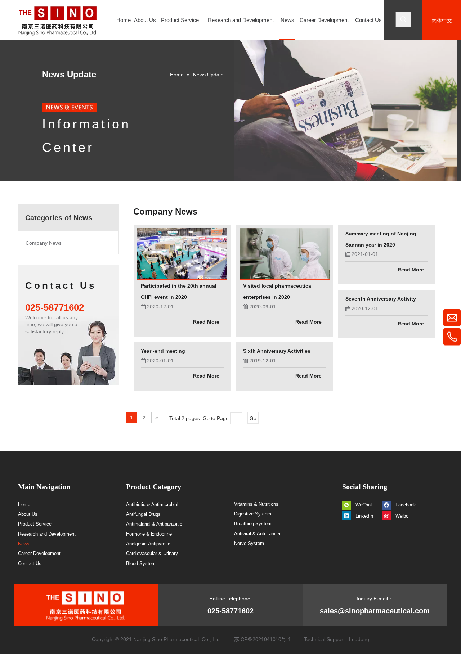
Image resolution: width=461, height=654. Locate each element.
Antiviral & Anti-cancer (257, 533)
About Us (27, 514)
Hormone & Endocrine (149, 534)
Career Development (39, 553)
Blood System (141, 563)
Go (253, 418)
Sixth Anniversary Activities (276, 351)
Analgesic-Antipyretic (148, 543)
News (24, 543)
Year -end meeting (163, 351)
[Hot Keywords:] (403, 19)
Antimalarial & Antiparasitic (154, 524)
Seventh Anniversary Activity (380, 299)
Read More (206, 322)
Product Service (35, 524)
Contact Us (29, 563)
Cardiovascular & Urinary (152, 553)
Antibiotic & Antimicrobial (152, 504)
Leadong (359, 639)
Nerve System (249, 543)
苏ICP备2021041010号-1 (262, 639)
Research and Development (47, 534)
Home (24, 504)
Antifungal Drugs (143, 514)
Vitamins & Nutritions (256, 504)
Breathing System (253, 523)
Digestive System (252, 514)
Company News (44, 243)
